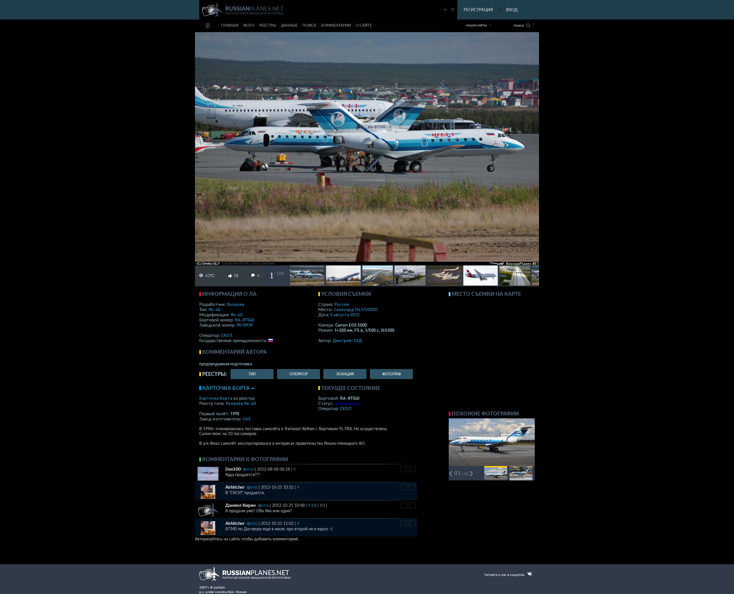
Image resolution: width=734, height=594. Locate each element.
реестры (267, 25)
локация (345, 374)
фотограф (391, 374)
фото (248, 25)
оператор (299, 374)
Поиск (520, 25)
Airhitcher (235, 487)
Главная (230, 25)
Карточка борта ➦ (228, 388)
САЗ (247, 418)
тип (252, 374)
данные (289, 25)
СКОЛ (226, 335)
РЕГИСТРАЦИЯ (478, 9)
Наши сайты (476, 25)
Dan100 (233, 468)
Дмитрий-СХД (347, 340)
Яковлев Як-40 (241, 403)
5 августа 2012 (344, 314)
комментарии (336, 25)
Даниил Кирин (240, 505)
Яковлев (235, 304)
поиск (309, 25)
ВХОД (512, 9)
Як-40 (214, 309)
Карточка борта (215, 398)
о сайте (364, 25)
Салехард (356, 309)
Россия (341, 304)
